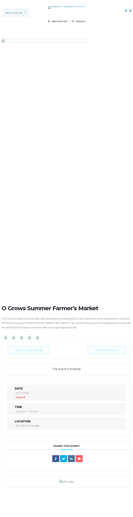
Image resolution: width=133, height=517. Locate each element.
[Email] (79, 458)
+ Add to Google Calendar (28, 350)
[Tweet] (63, 458)
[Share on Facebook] (55, 458)
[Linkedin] (71, 458)
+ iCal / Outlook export (106, 350)
